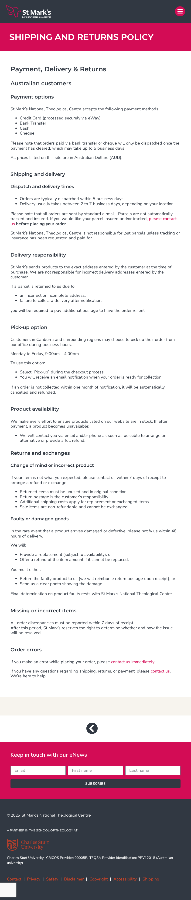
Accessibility (125, 879)
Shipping (151, 879)
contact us (160, 671)
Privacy (33, 879)
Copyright (98, 879)
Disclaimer (74, 879)
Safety (52, 879)
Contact (14, 879)
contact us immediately (132, 662)
